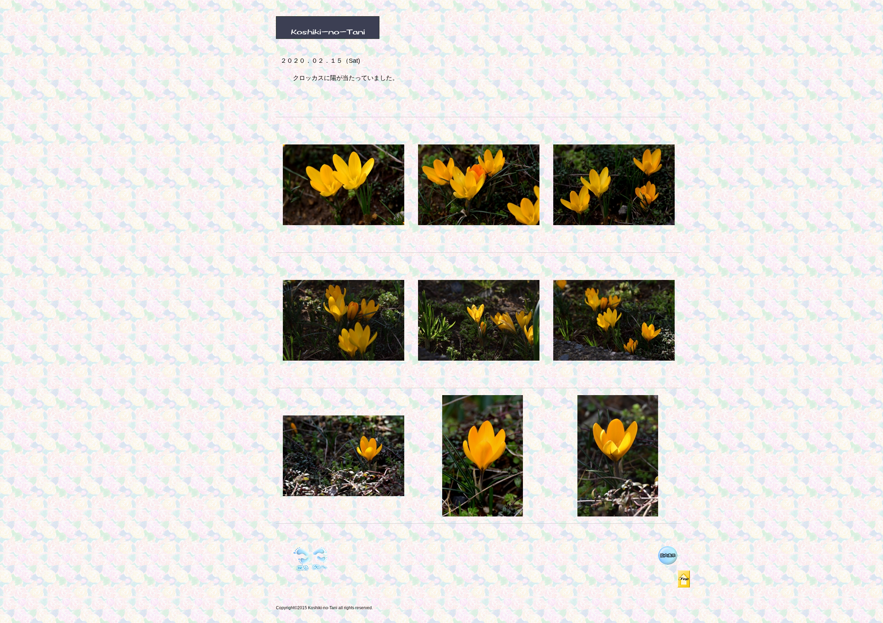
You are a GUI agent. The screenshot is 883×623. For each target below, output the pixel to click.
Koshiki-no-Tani (353, 28)
